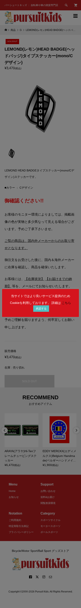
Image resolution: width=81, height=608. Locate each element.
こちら (66, 303)
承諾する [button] (41, 308)
